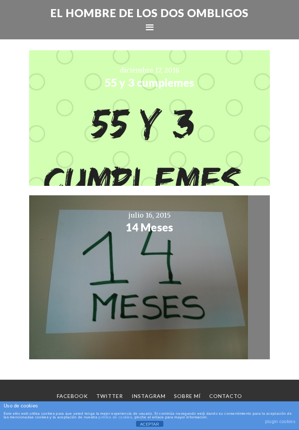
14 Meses (149, 227)
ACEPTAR (149, 424)
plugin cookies (280, 421)
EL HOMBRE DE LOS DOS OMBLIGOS (149, 12)
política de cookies (115, 417)
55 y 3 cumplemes (150, 82)
